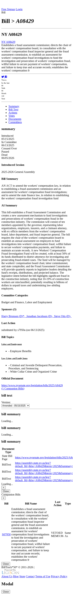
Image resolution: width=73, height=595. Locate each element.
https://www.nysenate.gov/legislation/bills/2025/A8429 (32, 385)
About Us (6, 576)
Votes (12, 115)
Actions (13, 112)
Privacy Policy (59, 576)
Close (6, 491)
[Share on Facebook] (6, 76)
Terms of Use (42, 576)
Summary (14, 106)
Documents (15, 118)
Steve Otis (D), (63, 316)
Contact (30, 576)
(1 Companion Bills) (12, 388)
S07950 (6, 534)
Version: (6, 402)
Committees (15, 122)
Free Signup (8, 9)
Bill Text (13, 109)
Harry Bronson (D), (13, 316)
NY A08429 (8, 41)
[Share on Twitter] (3, 76)
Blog (16, 576)
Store (22, 576)
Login (19, 9)
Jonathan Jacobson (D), (40, 316)
